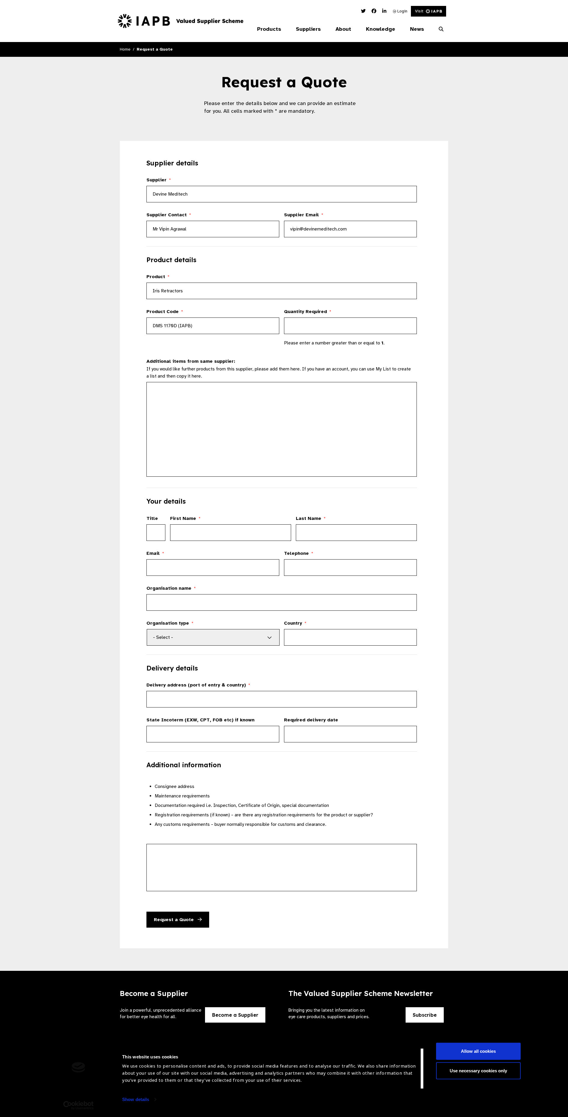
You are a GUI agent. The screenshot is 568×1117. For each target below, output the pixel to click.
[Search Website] (441, 29)
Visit (419, 11)
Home (125, 49)
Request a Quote (174, 920)
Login (401, 11)
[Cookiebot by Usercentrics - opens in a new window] (78, 1105)
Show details (135, 1099)
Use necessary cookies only (478, 1070)
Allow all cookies (478, 1051)
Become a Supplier (235, 1015)
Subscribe (425, 1015)
